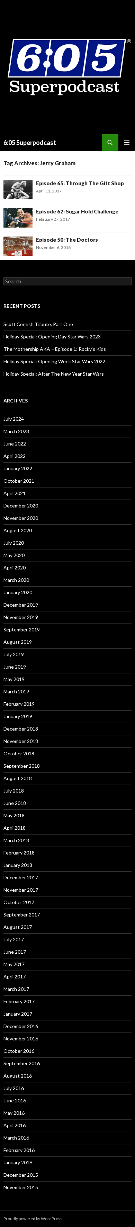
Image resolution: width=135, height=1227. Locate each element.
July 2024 (13, 419)
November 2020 (20, 518)
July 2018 (13, 791)
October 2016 (18, 1051)
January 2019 (17, 716)
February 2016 (19, 1150)
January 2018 (17, 865)
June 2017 (14, 952)
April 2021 (14, 493)
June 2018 (14, 803)
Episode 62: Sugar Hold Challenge (77, 211)
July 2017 (13, 939)
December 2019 (20, 605)
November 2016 (20, 1038)
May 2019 (14, 679)
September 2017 (21, 914)
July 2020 (13, 543)
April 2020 (14, 567)
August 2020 (17, 530)
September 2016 (21, 1063)
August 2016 (17, 1076)
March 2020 (16, 580)
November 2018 (20, 741)
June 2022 (14, 444)
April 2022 (14, 456)
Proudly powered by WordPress (32, 1218)
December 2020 (20, 505)
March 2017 (16, 989)
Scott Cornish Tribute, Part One (38, 324)
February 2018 (19, 853)
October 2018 (18, 753)
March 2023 (16, 431)
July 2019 (13, 654)
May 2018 (14, 815)
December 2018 (20, 729)
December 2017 (20, 877)
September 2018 (21, 766)
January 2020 (17, 592)
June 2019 (14, 667)
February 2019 (19, 704)
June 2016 (14, 1100)
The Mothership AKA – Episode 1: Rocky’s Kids (54, 349)
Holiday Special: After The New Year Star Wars (53, 374)
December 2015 (20, 1175)
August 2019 (17, 642)
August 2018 (17, 778)
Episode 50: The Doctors (67, 240)
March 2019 (16, 691)
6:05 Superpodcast (29, 142)
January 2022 (17, 468)
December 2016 (20, 1026)
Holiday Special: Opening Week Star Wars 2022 (54, 361)
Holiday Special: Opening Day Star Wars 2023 (52, 336)
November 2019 (20, 617)
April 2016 (14, 1125)
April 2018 (14, 828)
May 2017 (14, 964)
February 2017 (19, 1001)
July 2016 (13, 1088)
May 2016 (14, 1113)
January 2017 (17, 1014)
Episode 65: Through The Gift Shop (80, 183)
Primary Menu (126, 142)
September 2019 (21, 629)
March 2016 (16, 1138)
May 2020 (14, 555)
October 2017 (18, 902)
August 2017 (17, 927)
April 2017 (14, 976)
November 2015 (20, 1187)
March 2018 (16, 840)
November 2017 (20, 890)
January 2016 (17, 1162)
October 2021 (18, 481)
